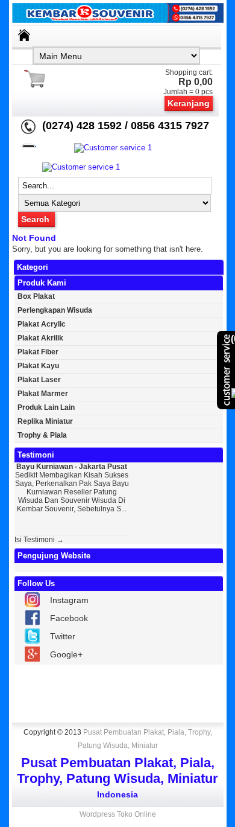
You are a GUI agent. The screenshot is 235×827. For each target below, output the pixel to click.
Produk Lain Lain (46, 407)
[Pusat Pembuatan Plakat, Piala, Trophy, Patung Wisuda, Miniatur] (118, 20)
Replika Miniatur (45, 421)
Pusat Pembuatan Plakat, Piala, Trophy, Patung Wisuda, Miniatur (145, 739)
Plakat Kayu (38, 366)
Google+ (66, 654)
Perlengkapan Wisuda (54, 310)
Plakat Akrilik (40, 338)
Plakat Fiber (37, 352)
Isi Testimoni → (39, 539)
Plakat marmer (42, 393)
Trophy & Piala (42, 435)
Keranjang (189, 103)
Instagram (69, 600)
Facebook (69, 618)
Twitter (62, 636)
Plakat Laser (39, 379)
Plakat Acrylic (41, 324)
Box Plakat (36, 296)
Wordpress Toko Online (118, 814)
